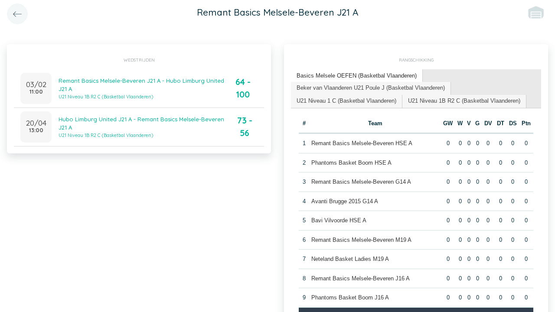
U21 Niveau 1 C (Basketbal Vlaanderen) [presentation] (346, 101)
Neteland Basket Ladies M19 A (350, 259)
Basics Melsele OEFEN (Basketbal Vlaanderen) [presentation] (357, 75)
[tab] (357, 76)
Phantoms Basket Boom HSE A (351, 162)
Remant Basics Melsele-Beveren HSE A (361, 143)
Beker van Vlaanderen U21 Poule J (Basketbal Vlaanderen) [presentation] (371, 87)
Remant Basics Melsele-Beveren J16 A (360, 278)
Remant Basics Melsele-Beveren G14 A (361, 182)
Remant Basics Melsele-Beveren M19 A (361, 240)
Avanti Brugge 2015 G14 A (344, 201)
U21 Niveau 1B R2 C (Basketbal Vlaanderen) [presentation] (464, 101)
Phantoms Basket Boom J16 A (350, 297)
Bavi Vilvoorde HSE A (338, 220)
